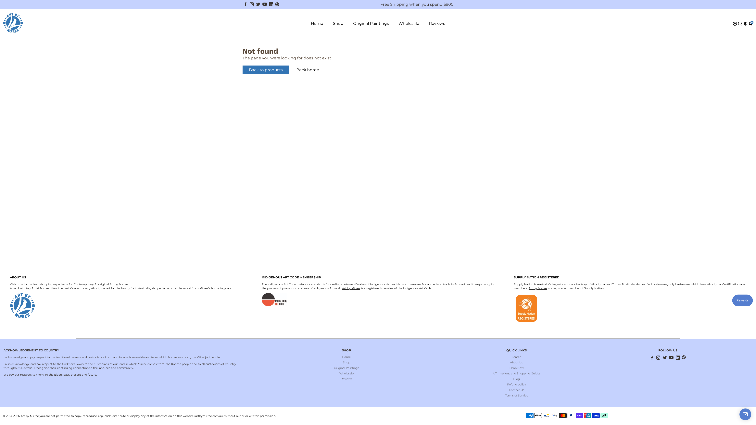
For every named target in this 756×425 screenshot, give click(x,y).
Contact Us (516, 390)
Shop (338, 23)
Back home (307, 69)
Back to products (266, 69)
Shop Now (517, 368)
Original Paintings (371, 23)
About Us (516, 362)
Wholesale (408, 23)
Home (317, 23)
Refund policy (516, 384)
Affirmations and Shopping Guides (516, 373)
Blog (516, 379)
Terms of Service (516, 395)
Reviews (437, 23)
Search (516, 356)
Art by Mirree (351, 288)
